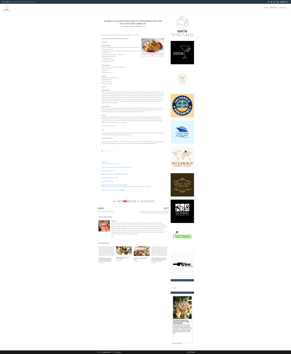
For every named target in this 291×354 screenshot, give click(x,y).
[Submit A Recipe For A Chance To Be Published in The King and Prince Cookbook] (159, 251)
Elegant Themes (106, 352)
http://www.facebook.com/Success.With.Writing (139, 186)
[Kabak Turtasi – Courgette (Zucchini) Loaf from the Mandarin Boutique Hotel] (107, 251)
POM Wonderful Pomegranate (124, 51)
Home (265, 7)
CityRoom (111, 170)
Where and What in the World (111, 174)
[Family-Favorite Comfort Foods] (142, 251)
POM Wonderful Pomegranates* (118, 47)
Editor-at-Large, (105, 170)
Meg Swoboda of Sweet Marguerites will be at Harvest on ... (25, 2)
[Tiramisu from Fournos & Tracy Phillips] (124, 250)
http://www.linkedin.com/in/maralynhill (115, 190)
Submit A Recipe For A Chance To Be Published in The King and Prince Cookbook (159, 259)
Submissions (273, 7)
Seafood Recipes (137, 26)
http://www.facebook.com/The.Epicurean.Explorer (115, 184)
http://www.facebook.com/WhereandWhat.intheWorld (114, 186)
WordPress (118, 352)
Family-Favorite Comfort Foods (140, 258)
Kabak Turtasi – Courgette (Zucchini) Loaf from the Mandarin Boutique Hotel (105, 259)
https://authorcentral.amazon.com (110, 177)
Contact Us (282, 7)
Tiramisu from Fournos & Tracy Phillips (122, 257)
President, (104, 167)
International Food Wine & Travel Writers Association (118, 167)
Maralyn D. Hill (105, 163)
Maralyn (126, 26)
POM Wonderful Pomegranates (124, 133)
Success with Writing (124, 174)
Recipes (131, 26)
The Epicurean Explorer (114, 163)
